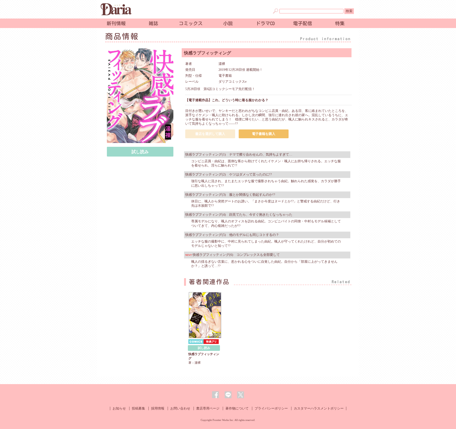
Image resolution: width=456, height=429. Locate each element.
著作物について (237, 408)
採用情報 (157, 408)
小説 (228, 23)
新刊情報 (116, 23)
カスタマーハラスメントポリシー (319, 408)
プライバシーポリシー (271, 408)
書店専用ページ (207, 408)
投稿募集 (138, 408)
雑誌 (153, 23)
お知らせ (119, 408)
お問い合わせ (180, 408)
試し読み (140, 151)
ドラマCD (265, 23)
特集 (340, 23)
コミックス (191, 23)
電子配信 (302, 23)
